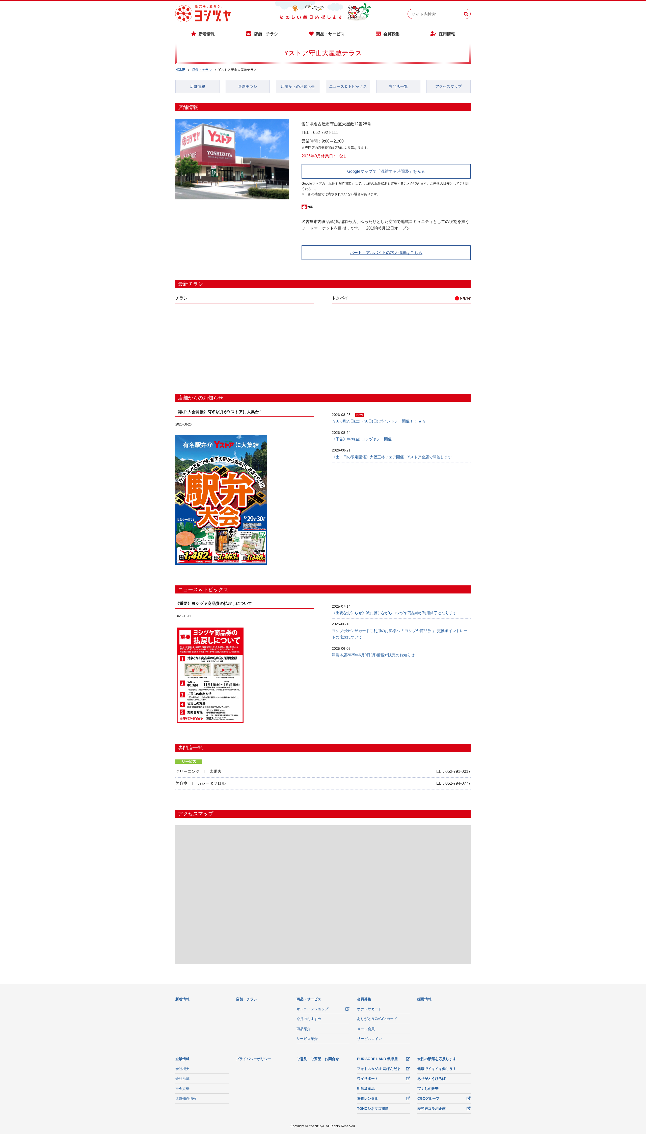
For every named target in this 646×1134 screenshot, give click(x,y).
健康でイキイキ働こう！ (436, 1069)
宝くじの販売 (428, 1089)
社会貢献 (182, 1089)
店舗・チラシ (202, 70)
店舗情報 (197, 86)
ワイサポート (367, 1078)
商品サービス (330, 34)
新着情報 (207, 34)
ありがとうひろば (431, 1078)
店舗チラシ (266, 34)
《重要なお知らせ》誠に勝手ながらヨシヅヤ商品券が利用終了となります (394, 613)
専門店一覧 (398, 86)
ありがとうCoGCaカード (377, 1019)
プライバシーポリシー (253, 1059)
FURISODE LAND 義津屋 (377, 1059)
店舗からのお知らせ (298, 86)
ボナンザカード (369, 1009)
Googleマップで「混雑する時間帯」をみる (386, 171)
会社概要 (182, 1069)
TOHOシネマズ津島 (373, 1109)
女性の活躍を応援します (436, 1059)
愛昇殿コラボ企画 (431, 1109)
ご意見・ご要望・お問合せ (318, 1059)
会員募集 (391, 34)
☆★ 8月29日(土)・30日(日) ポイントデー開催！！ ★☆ (379, 421)
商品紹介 (304, 1029)
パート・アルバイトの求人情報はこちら (386, 252)
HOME (180, 70)
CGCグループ (428, 1098)
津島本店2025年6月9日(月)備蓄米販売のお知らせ (373, 655)
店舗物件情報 (186, 1098)
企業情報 (182, 1059)
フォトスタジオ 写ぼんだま (378, 1069)
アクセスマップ (448, 86)
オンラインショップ (312, 1009)
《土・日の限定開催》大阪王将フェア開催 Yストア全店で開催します (392, 457)
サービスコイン (369, 1039)
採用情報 (447, 34)
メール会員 (366, 1029)
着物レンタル (367, 1098)
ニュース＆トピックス (348, 86)
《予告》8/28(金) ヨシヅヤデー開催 (362, 439)
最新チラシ (247, 86)
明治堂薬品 (366, 1089)
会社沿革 (182, 1078)
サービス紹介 (307, 1039)
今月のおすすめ (309, 1019)
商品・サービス (309, 999)
